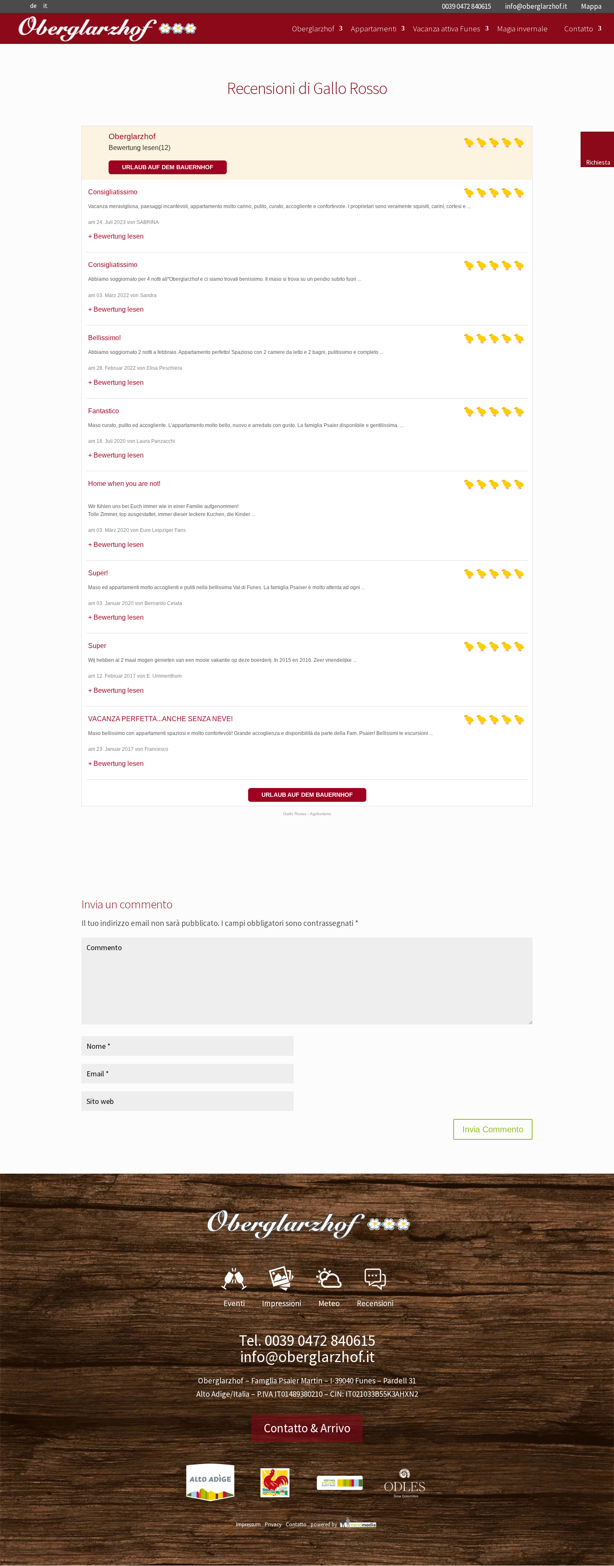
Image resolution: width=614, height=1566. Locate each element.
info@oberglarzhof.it (307, 1356)
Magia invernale (522, 28)
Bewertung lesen (119, 236)
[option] (210, 1488)
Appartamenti (373, 28)
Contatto (578, 28)
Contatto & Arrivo (307, 1428)
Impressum (248, 1524)
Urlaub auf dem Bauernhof (167, 167)
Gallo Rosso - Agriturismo (307, 813)
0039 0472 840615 (320, 1340)
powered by (324, 1524)
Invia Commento (492, 1129)
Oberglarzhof (313, 28)
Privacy (273, 1524)
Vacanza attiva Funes (446, 28)
